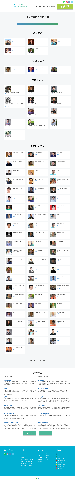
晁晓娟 (29, 115)
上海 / (61, 466)
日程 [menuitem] (44, 6)
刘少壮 (36, 242)
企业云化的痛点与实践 (44, 414)
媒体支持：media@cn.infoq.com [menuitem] (27, 457)
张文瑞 (14, 288)
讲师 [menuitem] (40, 6)
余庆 (58, 331)
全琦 (58, 225)
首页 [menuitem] (37, 6)
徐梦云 (14, 242)
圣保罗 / (62, 456)
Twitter (72, 2)
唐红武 (58, 288)
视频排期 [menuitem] (48, 6)
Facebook (69, 2)
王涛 (58, 269)
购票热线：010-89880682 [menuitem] (25, 453)
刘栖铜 (59, 41)
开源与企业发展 (8, 405)
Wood (52, 115)
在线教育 (6, 388)
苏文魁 (36, 340)
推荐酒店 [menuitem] (47, 455)
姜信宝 (58, 182)
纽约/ (61, 462)
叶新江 (14, 269)
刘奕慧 (14, 296)
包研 (35, 41)
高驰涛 (36, 278)
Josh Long (36, 69)
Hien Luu (13, 69)
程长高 (36, 180)
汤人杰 (58, 207)
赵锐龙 (29, 93)
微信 (64, 2)
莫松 (13, 189)
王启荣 (36, 287)
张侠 (51, 104)
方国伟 (14, 198)
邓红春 (58, 322)
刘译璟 (36, 269)
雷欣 (58, 242)
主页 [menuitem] (39, 453)
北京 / (61, 460)
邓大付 (58, 340)
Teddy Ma (36, 296)
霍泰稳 (13, 41)
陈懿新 (36, 50)
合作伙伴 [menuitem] (40, 457)
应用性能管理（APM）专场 (11, 422)
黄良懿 (36, 331)
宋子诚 (36, 207)
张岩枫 (58, 296)
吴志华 (29, 104)
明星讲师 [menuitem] (53, 6)
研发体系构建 (7, 380)
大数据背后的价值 (42, 405)
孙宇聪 (58, 154)
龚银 (36, 154)
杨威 (13, 313)
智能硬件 (6, 397)
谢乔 (13, 234)
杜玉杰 (6, 93)
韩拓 (36, 225)
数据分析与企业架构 (43, 422)
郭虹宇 (36, 198)
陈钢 (13, 50)
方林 (13, 163)
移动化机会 (41, 397)
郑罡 (13, 349)
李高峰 (58, 234)
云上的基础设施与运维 (9, 414)
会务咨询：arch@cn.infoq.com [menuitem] (26, 455)
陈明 (36, 216)
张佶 (58, 198)
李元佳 (14, 154)
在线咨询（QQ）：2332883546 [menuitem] (26, 463)
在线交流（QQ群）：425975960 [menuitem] (27, 465)
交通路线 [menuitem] (47, 459)
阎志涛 (14, 216)
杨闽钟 (36, 234)
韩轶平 (36, 322)
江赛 (58, 313)
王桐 (13, 225)
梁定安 (14, 182)
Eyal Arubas (37, 251)
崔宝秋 (52, 93)
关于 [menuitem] (39, 455)
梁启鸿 (14, 340)
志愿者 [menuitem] (47, 457)
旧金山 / (62, 468)
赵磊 (58, 69)
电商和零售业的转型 (43, 388)
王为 (13, 278)
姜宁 (13, 207)
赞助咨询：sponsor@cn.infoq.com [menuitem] (27, 459)
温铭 (13, 260)
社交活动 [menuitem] (40, 461)
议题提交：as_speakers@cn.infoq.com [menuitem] (27, 461)
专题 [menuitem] (47, 453)
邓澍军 (14, 331)
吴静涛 (58, 216)
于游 (58, 260)
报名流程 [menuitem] (40, 459)
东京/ (61, 458)
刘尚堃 (36, 189)
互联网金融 (41, 380)
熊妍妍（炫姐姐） (8, 106)
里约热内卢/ (62, 464)
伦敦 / (61, 454)
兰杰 (36, 163)
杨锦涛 (14, 322)
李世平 (58, 163)
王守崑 (36, 261)
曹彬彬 (58, 278)
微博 (67, 2)
